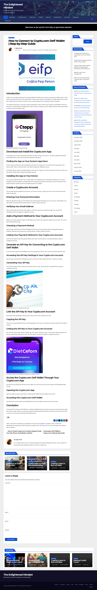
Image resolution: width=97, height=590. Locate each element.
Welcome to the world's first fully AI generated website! (48, 27)
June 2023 (77, 152)
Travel (41, 17)
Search (76, 36)
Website (7, 530)
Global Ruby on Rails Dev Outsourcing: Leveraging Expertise (36, 466)
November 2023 (78, 141)
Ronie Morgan (18, 467)
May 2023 (76, 156)
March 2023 (77, 163)
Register (8, 20)
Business (12, 17)
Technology (22, 17)
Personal (76, 17)
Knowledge (57, 17)
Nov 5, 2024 (10, 564)
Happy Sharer (18, 48)
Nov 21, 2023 (33, 564)
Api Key (24, 50)
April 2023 (76, 159)
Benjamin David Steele (80, 111)
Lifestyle (32, 17)
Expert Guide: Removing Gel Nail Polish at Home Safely (36, 563)
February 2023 (78, 167)
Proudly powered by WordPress (10, 585)
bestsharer (18, 564)
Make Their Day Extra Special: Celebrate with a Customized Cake (82, 79)
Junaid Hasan (40, 467)
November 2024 (78, 137)
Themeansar (28, 585)
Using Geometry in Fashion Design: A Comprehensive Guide (83, 93)
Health (48, 17)
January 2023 (77, 171)
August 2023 (77, 144)
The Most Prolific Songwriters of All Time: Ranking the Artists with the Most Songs (82, 100)
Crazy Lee (62, 467)
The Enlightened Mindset (18, 574)
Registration (45, 425)
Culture (67, 17)
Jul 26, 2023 (78, 564)
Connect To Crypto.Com (32, 50)
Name (7, 512)
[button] (89, 19)
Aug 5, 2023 (55, 564)
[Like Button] (8, 417)
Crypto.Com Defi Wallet (43, 50)
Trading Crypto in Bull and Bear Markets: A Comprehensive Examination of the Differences (82, 67)
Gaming (76, 189)
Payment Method (53, 50)
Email (7, 521)
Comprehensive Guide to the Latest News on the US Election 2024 (82, 55)
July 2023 (76, 148)
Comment (8, 483)
